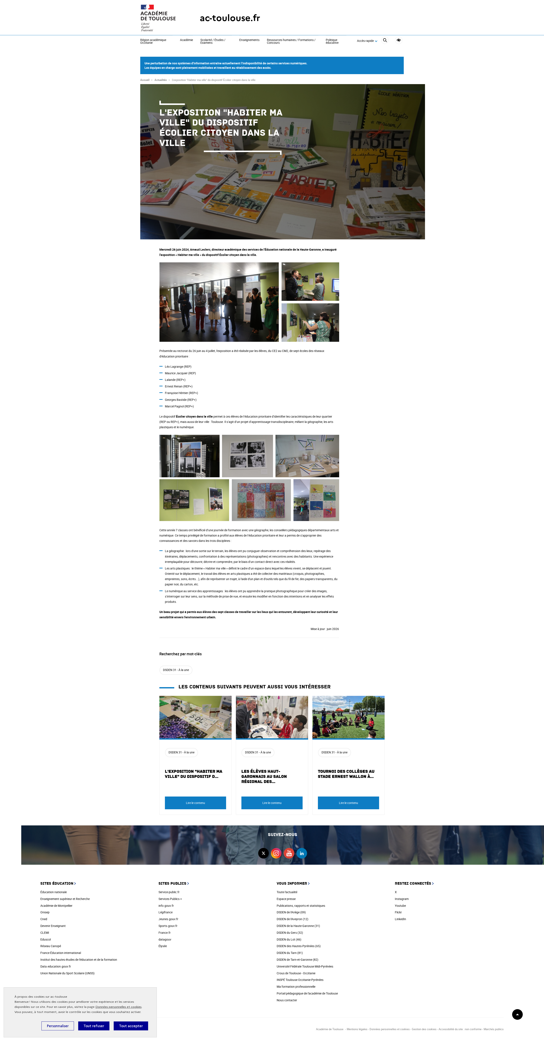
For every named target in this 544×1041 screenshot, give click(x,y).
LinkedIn (400, 919)
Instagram (402, 899)
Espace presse (286, 899)
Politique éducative (332, 41)
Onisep (45, 912)
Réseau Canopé (50, 946)
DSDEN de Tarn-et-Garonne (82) (297, 960)
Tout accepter (131, 1025)
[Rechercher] (385, 41)
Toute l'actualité (287, 892)
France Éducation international (60, 953)
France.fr (165, 933)
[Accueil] (161, 18)
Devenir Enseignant (53, 926)
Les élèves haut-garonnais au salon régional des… (264, 776)
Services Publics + (170, 899)
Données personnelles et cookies (118, 1007)
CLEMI (44, 933)
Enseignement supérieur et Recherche (65, 899)
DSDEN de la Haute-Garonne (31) (298, 926)
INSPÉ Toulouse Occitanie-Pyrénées (300, 980)
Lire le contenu (195, 803)
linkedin (301, 853)
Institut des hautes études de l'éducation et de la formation (78, 960)
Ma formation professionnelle (296, 987)
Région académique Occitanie (153, 41)
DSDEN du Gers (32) (290, 933)
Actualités (160, 80)
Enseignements (249, 40)
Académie (186, 40)
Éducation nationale (53, 892)
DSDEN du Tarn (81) (290, 953)
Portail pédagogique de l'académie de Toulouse (307, 993)
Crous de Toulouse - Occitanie (296, 973)
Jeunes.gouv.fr (168, 919)
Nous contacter (287, 1000)
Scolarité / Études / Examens (212, 41)
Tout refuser (94, 1025)
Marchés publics (494, 1029)
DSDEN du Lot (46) (289, 939)
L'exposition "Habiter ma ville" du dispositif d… (193, 774)
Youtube (400, 906)
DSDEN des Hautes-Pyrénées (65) (299, 946)
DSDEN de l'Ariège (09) (291, 912)
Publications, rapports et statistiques (301, 906)
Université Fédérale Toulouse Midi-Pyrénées (305, 966)
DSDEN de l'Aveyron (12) (292, 919)
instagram (276, 853)
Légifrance (166, 912)
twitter (263, 853)
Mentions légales (357, 1029)
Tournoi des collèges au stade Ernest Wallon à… (346, 774)
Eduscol (45, 939)
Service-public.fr (169, 892)
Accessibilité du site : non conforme (460, 1029)
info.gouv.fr (166, 906)
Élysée (163, 946)
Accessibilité (398, 40)
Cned (43, 919)
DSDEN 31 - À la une (176, 670)
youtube (289, 853)
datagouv (165, 939)
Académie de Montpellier (56, 906)
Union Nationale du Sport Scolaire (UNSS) (67, 973)
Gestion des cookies (424, 1029)
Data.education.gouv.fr (55, 966)
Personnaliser (58, 1025)
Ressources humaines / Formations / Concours (291, 41)
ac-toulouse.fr (230, 18)
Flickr (398, 912)
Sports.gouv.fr (168, 926)
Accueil (144, 80)
